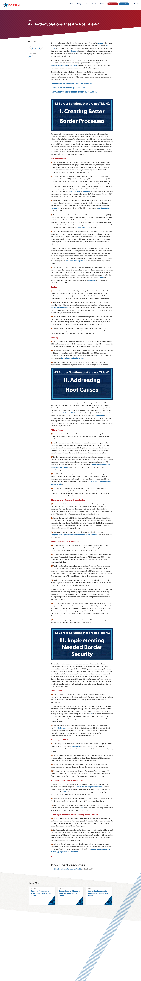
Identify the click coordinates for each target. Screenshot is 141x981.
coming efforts (103, 208)
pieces (78, 191)
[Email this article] (39, 49)
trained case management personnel (90, 787)
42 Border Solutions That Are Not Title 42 (67, 869)
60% (65, 792)
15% (90, 714)
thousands (74, 51)
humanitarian (63, 65)
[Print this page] (42, 49)
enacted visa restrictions (68, 413)
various (73, 191)
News (87, 4)
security (74, 65)
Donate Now (124, 4)
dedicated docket (84, 227)
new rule (54, 208)
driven (100, 43)
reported (91, 280)
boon (102, 277)
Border (30, 56)
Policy (79, 4)
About (102, 4)
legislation (86, 191)
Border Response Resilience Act (72, 358)
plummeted (99, 415)
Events (94, 4)
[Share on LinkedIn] (36, 49)
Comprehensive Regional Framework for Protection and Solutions (74, 535)
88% (81, 808)
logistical (54, 65)
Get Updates (113, 4)
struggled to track (60, 728)
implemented (75, 746)
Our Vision (70, 4)
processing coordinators (59, 307)
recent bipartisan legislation (75, 261)
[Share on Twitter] (32, 49)
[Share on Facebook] (29, 49)
